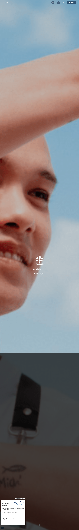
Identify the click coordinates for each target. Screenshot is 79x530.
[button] (64, 3)
